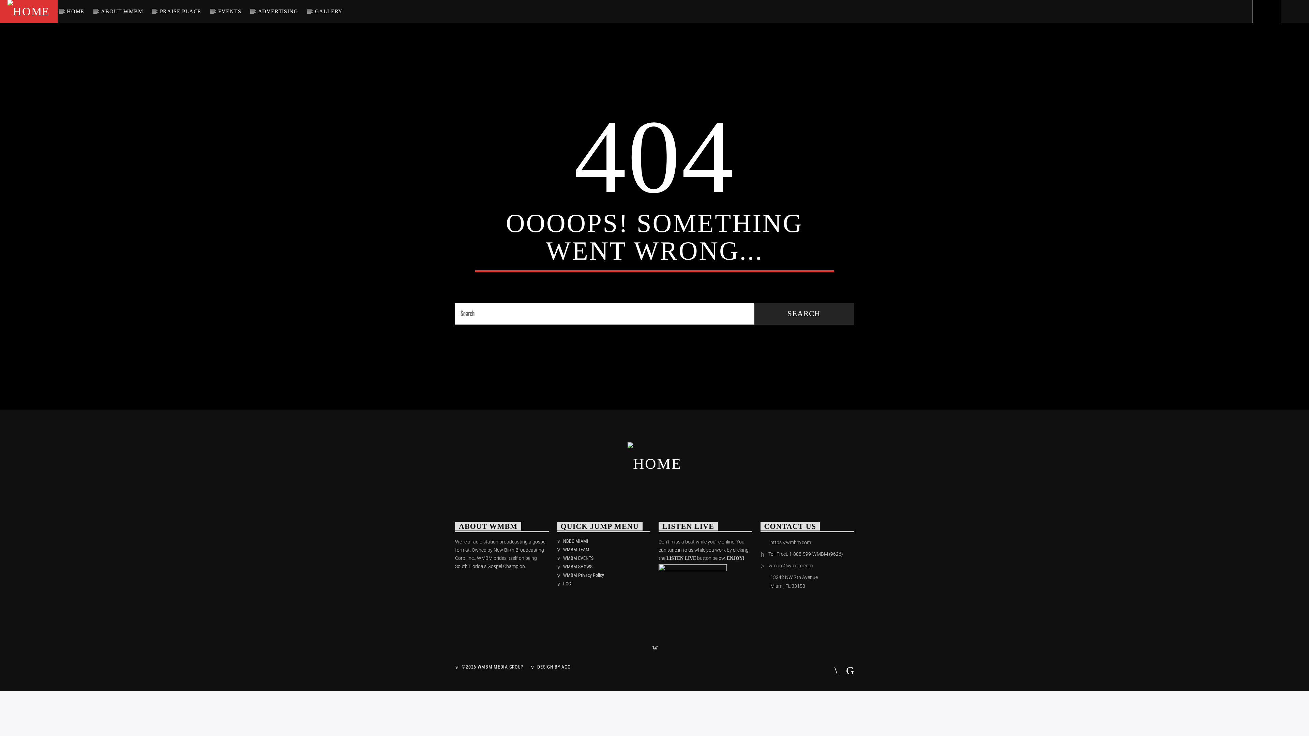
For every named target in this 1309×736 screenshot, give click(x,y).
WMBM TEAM (576, 549)
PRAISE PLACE (180, 11)
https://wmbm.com (790, 542)
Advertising (278, 11)
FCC (567, 583)
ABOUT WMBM (122, 11)
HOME (75, 11)
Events (229, 11)
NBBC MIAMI (575, 541)
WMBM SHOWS (577, 566)
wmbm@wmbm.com (791, 565)
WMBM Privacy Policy (583, 575)
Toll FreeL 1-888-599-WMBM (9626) (805, 554)
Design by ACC (553, 667)
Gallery (329, 11)
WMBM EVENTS (578, 558)
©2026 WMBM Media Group (493, 667)
